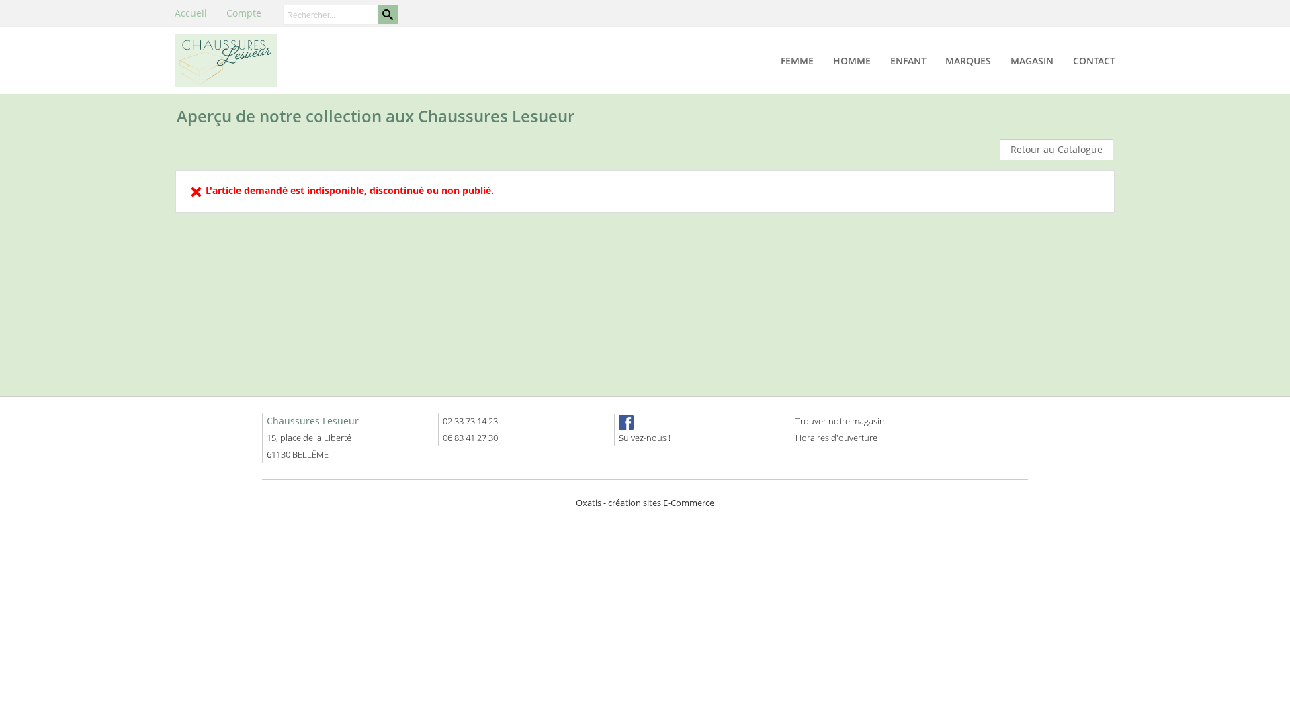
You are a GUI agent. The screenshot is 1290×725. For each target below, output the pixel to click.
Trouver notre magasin (840, 421)
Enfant (908, 60)
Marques (968, 60)
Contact (1094, 60)
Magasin (1032, 60)
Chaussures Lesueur (313, 420)
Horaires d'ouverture (836, 438)
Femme (797, 60)
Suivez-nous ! (645, 438)
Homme (852, 60)
